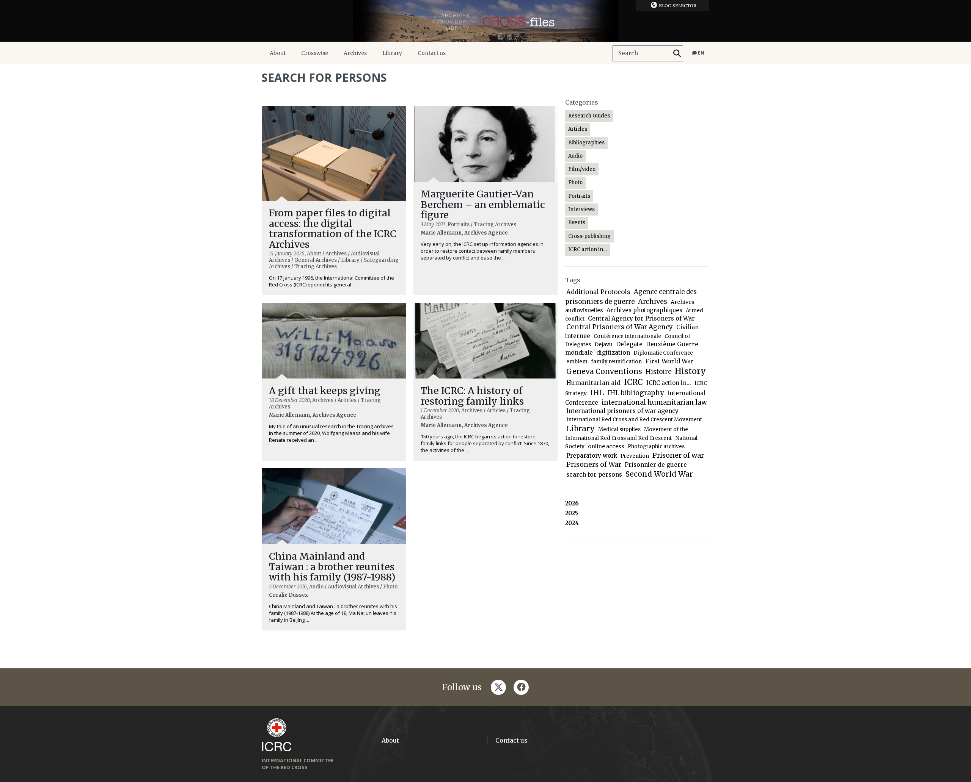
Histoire (658, 372)
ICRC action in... (668, 382)
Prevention (635, 456)
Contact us (432, 53)
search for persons (594, 474)
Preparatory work (591, 455)
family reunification (616, 361)
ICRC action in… (587, 249)
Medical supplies (619, 429)
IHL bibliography (636, 393)
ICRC (633, 382)
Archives (355, 53)
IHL (597, 392)
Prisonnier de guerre (656, 464)
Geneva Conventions (604, 371)
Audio (575, 156)
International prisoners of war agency (622, 410)
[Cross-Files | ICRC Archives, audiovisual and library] (485, 21)
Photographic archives (656, 446)
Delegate (629, 344)
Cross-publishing (589, 236)
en (700, 53)
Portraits (579, 196)
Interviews (581, 209)
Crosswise (314, 53)
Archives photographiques (644, 310)
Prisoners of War (593, 464)
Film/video (581, 169)
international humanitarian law (654, 402)
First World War (669, 361)
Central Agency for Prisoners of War (641, 318)
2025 (571, 513)
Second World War (659, 474)
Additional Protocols (598, 292)
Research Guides (589, 116)
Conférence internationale (627, 336)
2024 (572, 523)
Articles (577, 129)
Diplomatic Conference (663, 353)
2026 (572, 503)
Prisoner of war (678, 455)
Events (576, 222)
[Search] (677, 53)
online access (606, 446)
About (278, 53)
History (690, 371)
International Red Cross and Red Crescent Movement (634, 419)
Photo (575, 182)
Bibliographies (586, 142)
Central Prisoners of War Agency (619, 327)
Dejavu (603, 344)
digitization (613, 352)
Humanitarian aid (593, 382)
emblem (577, 361)
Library (392, 53)
